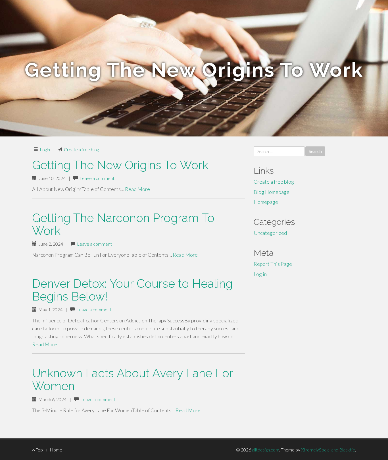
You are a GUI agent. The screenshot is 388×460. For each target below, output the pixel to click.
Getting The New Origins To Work (120, 165)
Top (39, 449)
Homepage (266, 202)
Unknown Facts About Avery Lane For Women (132, 379)
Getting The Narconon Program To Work (123, 224)
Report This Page (273, 264)
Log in (260, 274)
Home (56, 449)
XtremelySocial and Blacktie (328, 449)
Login (45, 149)
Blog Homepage (271, 192)
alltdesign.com (265, 449)
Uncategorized (270, 233)
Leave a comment (97, 178)
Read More (137, 189)
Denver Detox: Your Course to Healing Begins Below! (132, 290)
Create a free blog (81, 149)
